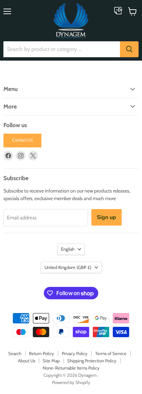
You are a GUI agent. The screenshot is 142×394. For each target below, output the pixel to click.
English (67, 249)
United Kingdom (67, 267)
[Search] (129, 49)
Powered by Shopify (71, 382)
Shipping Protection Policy (91, 360)
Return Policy (41, 353)
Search (14, 353)
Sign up (106, 217)
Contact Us (22, 140)
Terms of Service (110, 353)
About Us (26, 360)
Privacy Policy (75, 353)
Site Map (51, 360)
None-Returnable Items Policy (71, 368)
